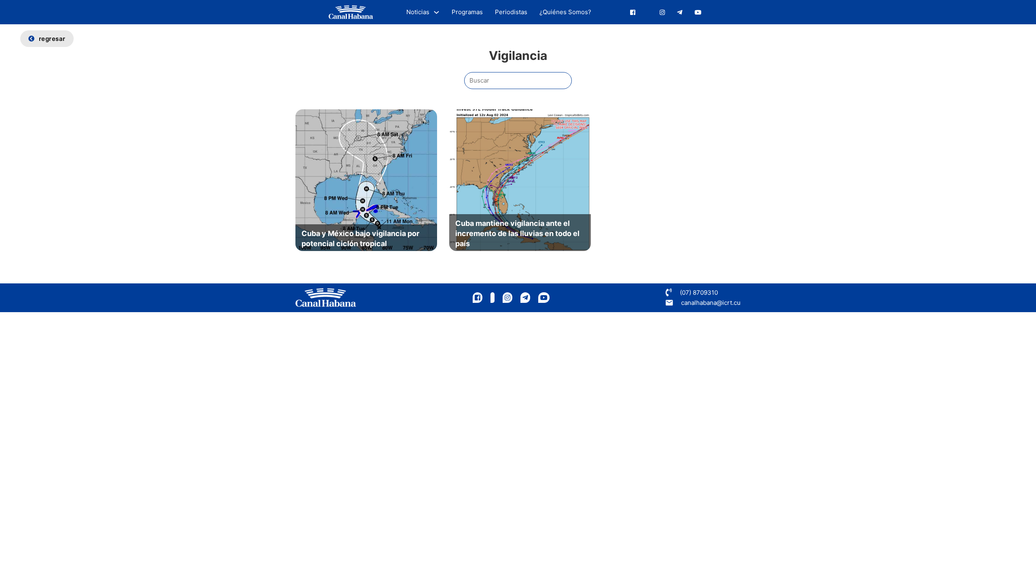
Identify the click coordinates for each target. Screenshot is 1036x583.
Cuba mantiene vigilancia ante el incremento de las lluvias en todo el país (517, 233)
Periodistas (511, 12)
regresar (52, 39)
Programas (467, 12)
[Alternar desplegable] (436, 12)
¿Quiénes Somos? (565, 12)
